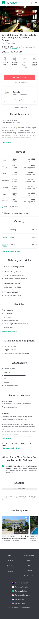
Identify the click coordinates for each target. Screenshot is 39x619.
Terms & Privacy (29, 555)
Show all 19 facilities (10, 331)
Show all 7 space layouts (11, 251)
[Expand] (36, 3)
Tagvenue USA (20, 603)
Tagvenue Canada (21, 587)
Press (29, 560)
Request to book (19, 77)
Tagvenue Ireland (21, 591)
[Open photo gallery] (19, 19)
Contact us (10, 566)
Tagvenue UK (19, 599)
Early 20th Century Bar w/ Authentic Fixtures (22, 459)
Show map (13, 49)
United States (6, 496)
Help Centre (10, 561)
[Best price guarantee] (19, 207)
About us (10, 555)
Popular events (29, 576)
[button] (31, 2)
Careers (10, 571)
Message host (19, 100)
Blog (29, 565)
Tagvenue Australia (21, 583)
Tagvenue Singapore (22, 595)
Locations (29, 571)
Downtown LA (24, 496)
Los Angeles (14, 496)
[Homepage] (9, 3)
